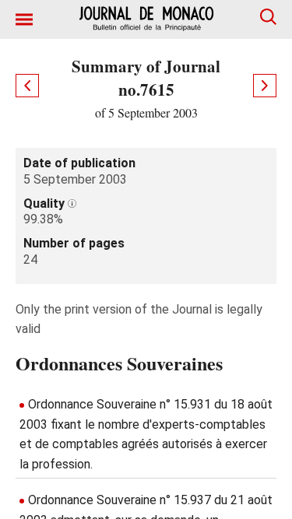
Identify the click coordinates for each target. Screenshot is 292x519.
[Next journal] (264, 85)
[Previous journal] (27, 85)
